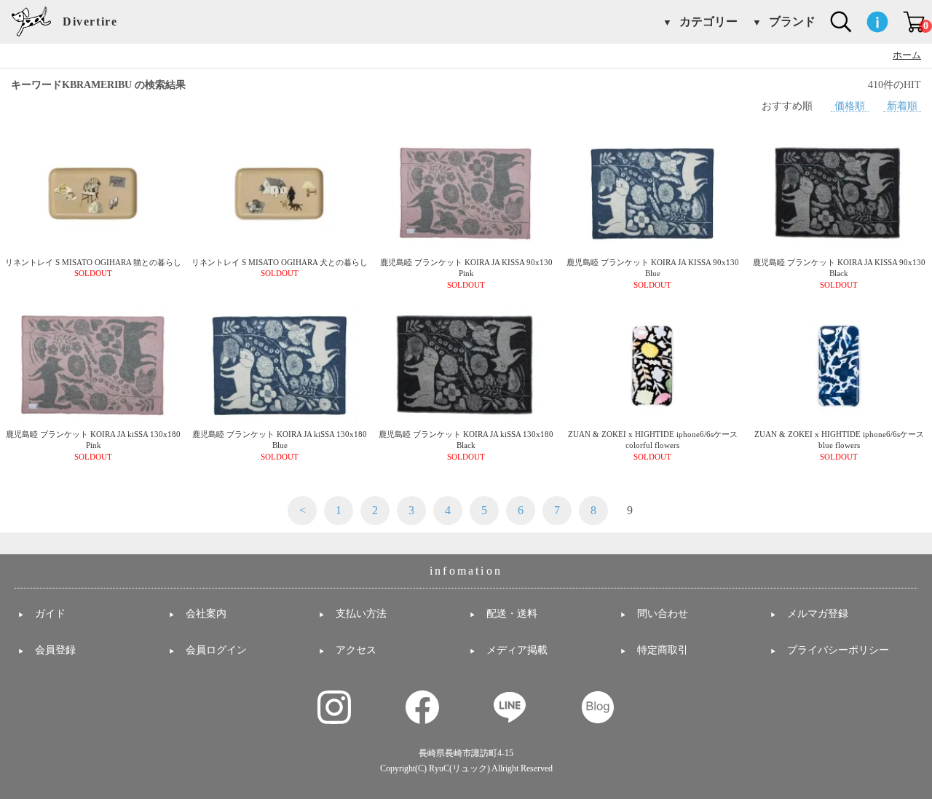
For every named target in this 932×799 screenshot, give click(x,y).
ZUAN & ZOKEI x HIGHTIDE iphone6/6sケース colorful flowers (653, 445)
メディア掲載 (517, 650)
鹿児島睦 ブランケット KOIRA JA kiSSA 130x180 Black (466, 445)
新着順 (902, 105)
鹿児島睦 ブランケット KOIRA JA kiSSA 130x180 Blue (279, 445)
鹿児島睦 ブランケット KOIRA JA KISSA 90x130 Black (839, 273)
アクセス (356, 650)
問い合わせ (662, 613)
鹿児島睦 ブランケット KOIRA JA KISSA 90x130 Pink (466, 273)
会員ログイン (216, 650)
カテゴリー (708, 22)
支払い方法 (361, 613)
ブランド (792, 22)
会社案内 (206, 613)
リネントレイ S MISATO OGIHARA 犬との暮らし (279, 268)
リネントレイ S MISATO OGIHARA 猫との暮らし (93, 268)
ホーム (907, 55)
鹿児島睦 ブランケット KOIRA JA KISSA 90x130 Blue (652, 273)
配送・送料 (511, 613)
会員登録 (55, 650)
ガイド (50, 613)
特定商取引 (662, 650)
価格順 (849, 105)
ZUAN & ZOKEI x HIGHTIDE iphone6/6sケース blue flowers (839, 445)
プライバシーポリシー (838, 650)
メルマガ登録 (817, 613)
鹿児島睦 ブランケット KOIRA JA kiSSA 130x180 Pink (93, 445)
